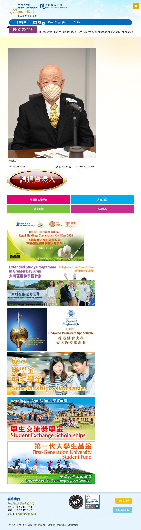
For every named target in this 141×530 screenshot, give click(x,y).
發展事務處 (49, 524)
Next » (92, 166)
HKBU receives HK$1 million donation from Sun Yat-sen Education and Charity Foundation (84, 32)
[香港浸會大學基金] (23, 8)
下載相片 (13, 160)
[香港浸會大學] (54, 6)
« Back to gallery (16, 166)
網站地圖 (73, 524)
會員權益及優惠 (38, 199)
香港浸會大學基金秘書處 (21, 503)
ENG (50, 22)
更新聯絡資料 (122, 510)
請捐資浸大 (124, 500)
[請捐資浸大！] (70, 180)
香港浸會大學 (35, 524)
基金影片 (102, 209)
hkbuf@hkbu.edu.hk (25, 513)
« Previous (81, 166)
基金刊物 (39, 209)
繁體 (57, 22)
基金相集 (102, 199)
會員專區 (21, 22)
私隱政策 (62, 524)
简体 (64, 22)
